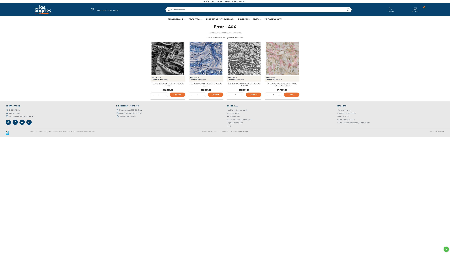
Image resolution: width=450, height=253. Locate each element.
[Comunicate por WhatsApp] (446, 249)
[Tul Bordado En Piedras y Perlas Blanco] (244, 58)
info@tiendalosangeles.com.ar (21, 116)
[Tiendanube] (437, 132)
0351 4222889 (14, 113)
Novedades (244, 19)
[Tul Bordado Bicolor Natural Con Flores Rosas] (282, 58)
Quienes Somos (343, 110)
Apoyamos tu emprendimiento (239, 119)
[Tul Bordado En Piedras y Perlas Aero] (206, 58)
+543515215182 (14, 110)
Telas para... (194, 19)
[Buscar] (348, 10)
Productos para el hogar (219, 19)
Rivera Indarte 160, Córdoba (130, 110)
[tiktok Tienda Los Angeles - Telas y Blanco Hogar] (29, 122)
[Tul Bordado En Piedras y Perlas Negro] (168, 58)
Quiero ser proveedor (346, 119)
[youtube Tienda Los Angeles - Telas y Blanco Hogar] (22, 122)
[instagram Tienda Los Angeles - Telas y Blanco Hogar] (8, 122)
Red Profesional (233, 116)
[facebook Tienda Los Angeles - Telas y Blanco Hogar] (15, 122)
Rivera (256, 19)
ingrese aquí (243, 131)
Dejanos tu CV (343, 116)
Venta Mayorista (273, 19)
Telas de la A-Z (176, 19)
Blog (229, 126)
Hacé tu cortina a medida (237, 110)
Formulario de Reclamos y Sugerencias (353, 123)
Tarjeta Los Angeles (235, 123)
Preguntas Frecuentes (346, 113)
